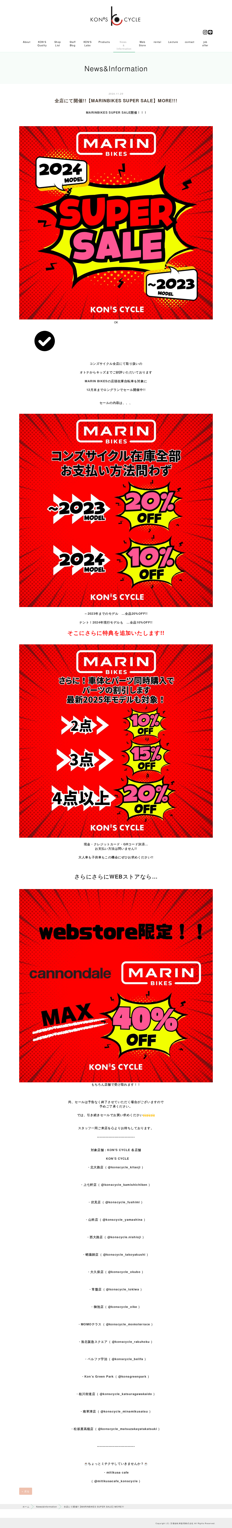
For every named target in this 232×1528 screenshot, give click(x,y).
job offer (205, 43)
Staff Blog (73, 43)
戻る (26, 1491)
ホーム (26, 1506)
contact (189, 42)
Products (104, 42)
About (26, 42)
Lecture (173, 42)
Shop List (57, 43)
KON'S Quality (42, 43)
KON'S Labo (88, 43)
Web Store (142, 43)
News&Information (46, 1506)
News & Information (124, 45)
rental (157, 42)
